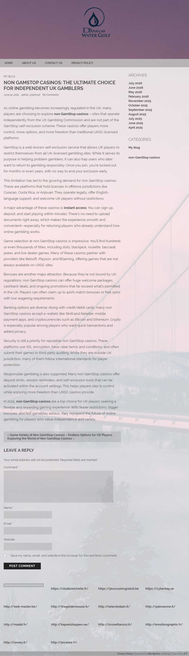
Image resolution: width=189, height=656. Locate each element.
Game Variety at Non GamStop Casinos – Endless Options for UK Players (61, 435)
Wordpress (154, 653)
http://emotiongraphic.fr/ (164, 624)
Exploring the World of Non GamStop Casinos (39, 438)
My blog (9, 76)
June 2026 (135, 87)
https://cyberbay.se (159, 588)
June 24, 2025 (11, 94)
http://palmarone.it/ (160, 606)
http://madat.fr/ (16, 624)
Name (9, 508)
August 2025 (137, 114)
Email (8, 523)
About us (29, 63)
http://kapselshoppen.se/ (70, 624)
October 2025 (138, 105)
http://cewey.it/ (15, 642)
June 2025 (135, 123)
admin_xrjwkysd (30, 94)
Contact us (53, 63)
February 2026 (138, 96)
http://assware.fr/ (64, 642)
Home (9, 63)
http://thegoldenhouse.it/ (70, 606)
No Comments (50, 94)
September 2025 (140, 110)
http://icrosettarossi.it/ (115, 624)
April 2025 (135, 127)
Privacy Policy (82, 63)
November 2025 (139, 101)
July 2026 (135, 83)
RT (185, 653)
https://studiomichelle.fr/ (69, 588)
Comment (11, 467)
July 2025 (135, 118)
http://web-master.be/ (20, 606)
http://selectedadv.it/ (114, 606)
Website (9, 539)
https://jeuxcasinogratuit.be (118, 588)
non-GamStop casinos (144, 157)
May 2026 (135, 92)
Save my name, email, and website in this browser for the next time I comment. (64, 555)
